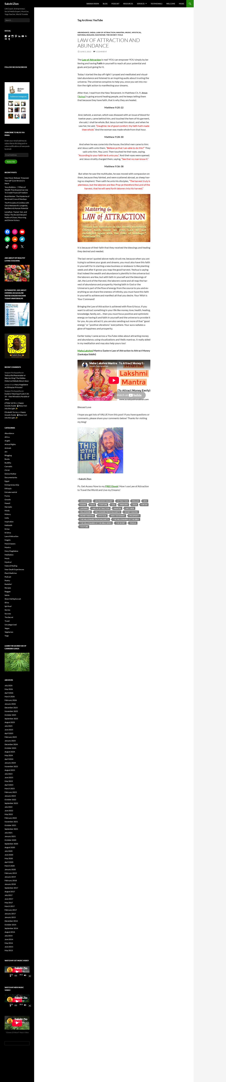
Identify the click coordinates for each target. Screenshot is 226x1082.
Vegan (7, 628)
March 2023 (10, 788)
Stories (7, 610)
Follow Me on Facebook (16, 67)
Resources (128, 4)
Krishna (8, 532)
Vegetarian (9, 632)
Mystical (136, 32)
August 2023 (10, 770)
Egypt (7, 481)
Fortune (103, 505)
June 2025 (9, 729)
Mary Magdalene (11, 551)
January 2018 (10, 884)
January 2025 (10, 741)
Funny (7, 496)
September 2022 (11, 803)
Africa (7, 437)
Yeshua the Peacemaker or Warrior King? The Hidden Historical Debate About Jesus (17, 378)
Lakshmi (84, 508)
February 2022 (11, 818)
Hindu (7, 510)
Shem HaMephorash (13, 599)
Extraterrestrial (11, 492)
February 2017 (11, 910)
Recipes (8, 588)
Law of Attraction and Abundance (108, 43)
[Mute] (26, 975)
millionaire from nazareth (107, 512)
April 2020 (9, 862)
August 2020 (10, 847)
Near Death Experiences (14, 569)
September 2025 (11, 718)
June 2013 (9, 947)
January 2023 (10, 796)
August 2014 (10, 932)
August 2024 (10, 752)
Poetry (7, 580)
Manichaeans (10, 544)
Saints (7, 595)
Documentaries (11, 477)
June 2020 (9, 855)
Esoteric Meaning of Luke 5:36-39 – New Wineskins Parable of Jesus (17, 396)
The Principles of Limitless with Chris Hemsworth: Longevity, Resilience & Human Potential (17, 205)
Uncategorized (11, 624)
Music (181, 4)
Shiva (7, 602)
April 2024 (9, 759)
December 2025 (11, 707)
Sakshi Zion (12, 3)
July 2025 (8, 726)
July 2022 (8, 807)
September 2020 (11, 844)
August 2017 (10, 891)
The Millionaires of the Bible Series (96, 523)
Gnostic (8, 499)
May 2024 (9, 755)
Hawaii (7, 503)
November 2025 (11, 711)
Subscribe (11, 162)
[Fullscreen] (28, 975)
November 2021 (11, 821)
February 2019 (11, 873)
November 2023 (11, 766)
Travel (7, 621)
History (8, 514)
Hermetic (8, 507)
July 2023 (8, 774)
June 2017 (9, 899)
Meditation (9, 555)
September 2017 (11, 888)
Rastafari (100, 35)
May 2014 (9, 943)
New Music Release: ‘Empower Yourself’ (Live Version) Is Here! (17, 181)
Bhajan (135, 501)
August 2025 (10, 722)
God (113, 505)
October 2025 (10, 715)
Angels (7, 441)
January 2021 (10, 836)
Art (6, 452)
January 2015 (10, 917)
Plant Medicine (11, 573)
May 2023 (9, 781)
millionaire (85, 512)
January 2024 (10, 763)
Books (7, 459)
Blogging (8, 455)
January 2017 (10, 913)
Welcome (170, 4)
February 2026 (11, 700)
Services (141, 4)
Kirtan (144, 505)
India (92, 32)
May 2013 (9, 950)
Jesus (134, 505)
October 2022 (10, 799)
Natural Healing (86, 35)
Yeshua (81, 96)
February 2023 (11, 792)
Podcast (115, 4)
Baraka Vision (93, 4)
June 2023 (9, 777)
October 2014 (10, 924)
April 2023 (9, 785)
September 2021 (11, 829)
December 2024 (11, 744)
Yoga (120, 35)
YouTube (84, 527)
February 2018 (11, 880)
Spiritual (8, 606)
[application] (17, 972)
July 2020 (8, 851)
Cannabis (8, 466)
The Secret (111, 35)
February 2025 (11, 737)
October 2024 (10, 748)
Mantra (120, 32)
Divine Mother (10, 474)
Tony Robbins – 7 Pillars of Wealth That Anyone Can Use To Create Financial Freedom (16, 190)
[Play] (9, 975)
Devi (145, 501)
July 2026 (8, 685)
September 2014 (11, 928)
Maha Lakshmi (85, 350)
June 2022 (9, 810)
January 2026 (10, 704)
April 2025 (9, 733)
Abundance (83, 32)
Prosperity (134, 516)
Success (8, 613)
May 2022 (9, 814)
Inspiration (9, 521)
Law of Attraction (105, 32)
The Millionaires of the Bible (126, 519)
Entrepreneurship (12, 485)
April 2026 (9, 693)
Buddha (8, 463)
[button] (10, 103)
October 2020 (10, 840)
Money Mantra (87, 516)
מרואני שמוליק (10, 403)
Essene (83, 505)
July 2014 (8, 936)
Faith (92, 505)
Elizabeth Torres (11, 412)
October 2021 (10, 825)
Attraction (122, 501)
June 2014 (9, 939)
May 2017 (9, 902)
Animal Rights (10, 444)
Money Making (131, 512)
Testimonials (156, 4)
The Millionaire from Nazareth (94, 519)
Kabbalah (8, 525)
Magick (7, 540)
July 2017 (8, 895)
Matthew (129, 508)
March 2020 (10, 866)
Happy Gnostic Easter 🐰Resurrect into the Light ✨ (16, 406)
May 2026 (9, 689)
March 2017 (10, 906)
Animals (8, 448)
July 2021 (8, 833)
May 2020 (9, 858)
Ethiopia (8, 488)
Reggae (7, 591)
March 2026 (10, 696)
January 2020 (10, 869)
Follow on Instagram (18, 96)
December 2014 (11, 921)
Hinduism (124, 505)
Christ (7, 470)
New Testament (118, 516)
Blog (105, 4)
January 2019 (10, 877)
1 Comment (101, 51)
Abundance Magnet (104, 501)
